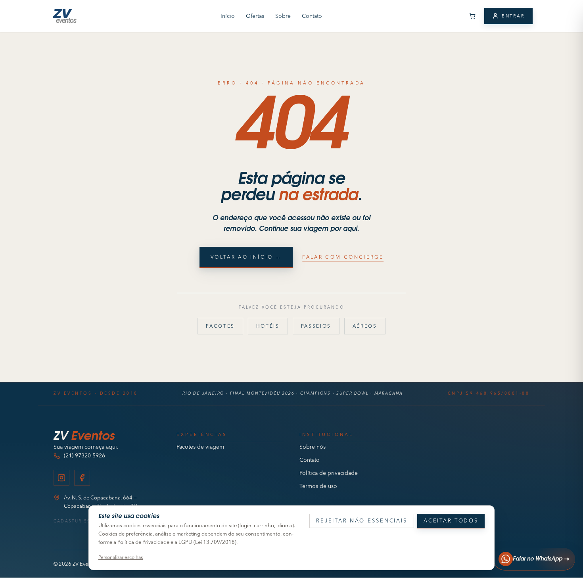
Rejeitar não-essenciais (361, 520)
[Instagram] (61, 478)
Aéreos (365, 326)
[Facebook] (82, 478)
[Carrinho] (472, 16)
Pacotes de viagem (200, 446)
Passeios (316, 326)
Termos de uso (318, 486)
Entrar (513, 16)
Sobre (283, 15)
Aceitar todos (451, 520)
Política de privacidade (328, 472)
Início (228, 15)
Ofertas (255, 15)
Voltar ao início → (246, 257)
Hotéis (268, 326)
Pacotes (220, 326)
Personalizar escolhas (120, 557)
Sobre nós (312, 446)
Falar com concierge (343, 257)
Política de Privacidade (143, 542)
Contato (312, 15)
